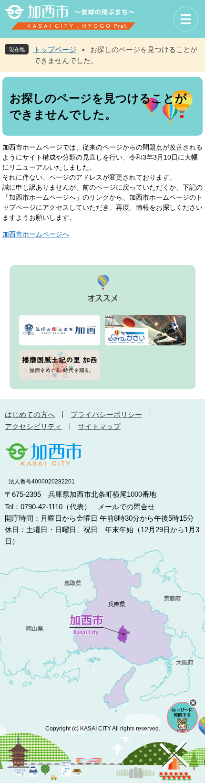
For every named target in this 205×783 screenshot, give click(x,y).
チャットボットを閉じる (193, 702)
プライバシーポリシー (106, 414)
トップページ (54, 49)
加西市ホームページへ (35, 234)
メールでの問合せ (126, 507)
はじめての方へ (30, 414)
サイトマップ (99, 426)
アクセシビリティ (33, 426)
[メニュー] (186, 19)
